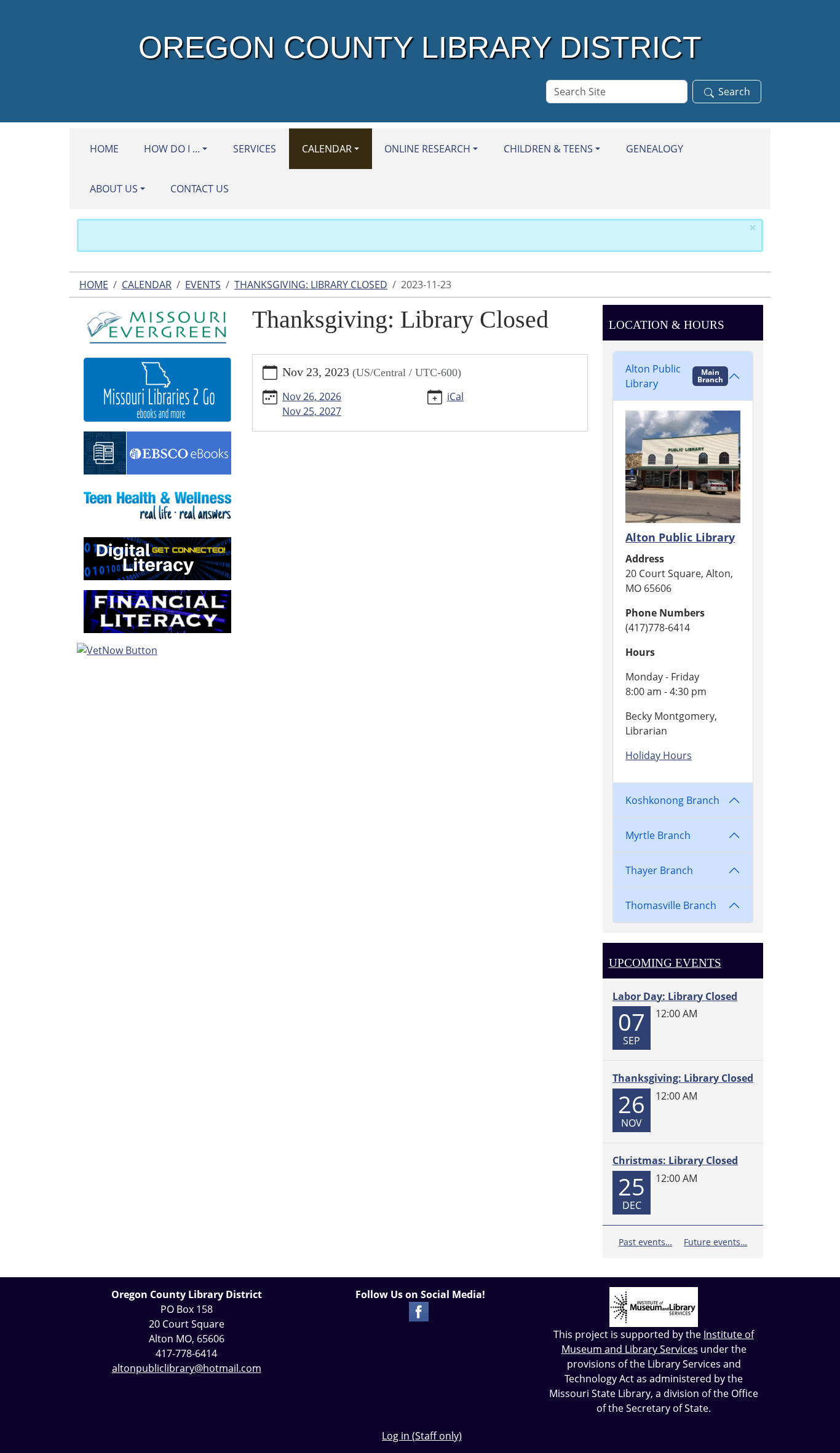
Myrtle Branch (658, 835)
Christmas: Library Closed (675, 1160)
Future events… (715, 1242)
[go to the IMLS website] (653, 1307)
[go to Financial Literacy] (157, 610)
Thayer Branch (659, 870)
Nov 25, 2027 (311, 411)
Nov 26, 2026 (311, 396)
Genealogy (654, 149)
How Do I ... (172, 149)
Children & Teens (548, 149)
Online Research (427, 149)
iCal (455, 396)
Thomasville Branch (670, 905)
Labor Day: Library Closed (674, 996)
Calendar (327, 149)
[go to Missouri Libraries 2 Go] (157, 388)
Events (203, 284)
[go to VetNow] (157, 650)
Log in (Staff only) (422, 1436)
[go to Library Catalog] (157, 325)
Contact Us (199, 188)
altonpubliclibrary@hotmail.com (186, 1368)
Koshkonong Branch (672, 800)
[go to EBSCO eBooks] (157, 452)
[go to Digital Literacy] (157, 557)
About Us (114, 188)
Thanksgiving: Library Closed (310, 284)
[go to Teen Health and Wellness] (157, 504)
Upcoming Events (665, 962)
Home (104, 149)
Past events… (645, 1242)
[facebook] (419, 1310)
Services (254, 149)
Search (734, 91)
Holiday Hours (658, 755)
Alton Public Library (674, 376)
